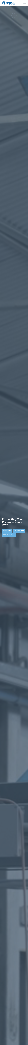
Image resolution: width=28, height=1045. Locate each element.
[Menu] (24, 3)
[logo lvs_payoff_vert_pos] (11, 3)
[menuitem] (24, 3)
